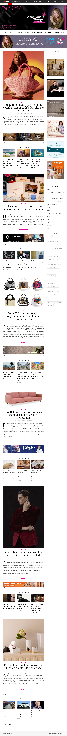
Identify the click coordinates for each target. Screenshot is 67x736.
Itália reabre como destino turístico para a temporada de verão (9, 713)
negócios (55, 286)
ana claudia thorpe (53, 238)
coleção (50, 256)
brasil (49, 253)
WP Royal (11, 733)
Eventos (26, 32)
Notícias (19, 32)
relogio (50, 294)
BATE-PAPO (56, 1)
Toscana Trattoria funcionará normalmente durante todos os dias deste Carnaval (37, 475)
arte (58, 245)
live (57, 278)
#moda (49, 236)
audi (49, 248)
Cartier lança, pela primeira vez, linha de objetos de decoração (23, 666)
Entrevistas (49, 207)
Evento (60, 264)
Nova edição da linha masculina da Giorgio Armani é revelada (23, 553)
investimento (51, 275)
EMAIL (62, 1)
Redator (4, 244)
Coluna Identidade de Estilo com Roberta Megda (57, 200)
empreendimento (52, 262)
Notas (48, 219)
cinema (55, 253)
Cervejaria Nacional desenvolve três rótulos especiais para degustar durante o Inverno (23, 163)
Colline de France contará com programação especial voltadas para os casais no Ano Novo (23, 475)
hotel (49, 272)
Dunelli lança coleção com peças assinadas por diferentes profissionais (23, 414)
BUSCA (49, 1)
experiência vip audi (53, 267)
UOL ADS (40, 1)
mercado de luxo (52, 283)
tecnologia (58, 302)
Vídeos (33, 32)
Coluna (12, 32)
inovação (55, 272)
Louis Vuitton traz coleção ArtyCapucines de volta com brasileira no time (23, 316)
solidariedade (51, 297)
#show (55, 236)
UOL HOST (21, 1)
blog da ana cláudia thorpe (55, 251)
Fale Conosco (59, 32)
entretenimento (52, 264)
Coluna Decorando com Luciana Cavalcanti (57, 194)
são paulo (50, 302)
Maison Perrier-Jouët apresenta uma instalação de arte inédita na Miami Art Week (9, 163)
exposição (50, 270)
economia (55, 259)
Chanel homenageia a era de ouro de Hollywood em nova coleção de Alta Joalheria (9, 265)
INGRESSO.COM (15, 1)
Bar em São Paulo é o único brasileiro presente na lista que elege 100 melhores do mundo (37, 608)
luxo (58, 280)
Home (6, 32)
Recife (57, 291)
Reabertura (51, 291)
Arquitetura (51, 245)
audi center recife (57, 248)
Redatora (5, 142)
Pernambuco (58, 289)
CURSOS (30, 1)
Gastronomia (58, 270)
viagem (56, 305)
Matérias (40, 32)
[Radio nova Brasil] (33, 47)
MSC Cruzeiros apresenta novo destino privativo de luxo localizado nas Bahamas (37, 163)
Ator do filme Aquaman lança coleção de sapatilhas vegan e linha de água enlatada (23, 265)
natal (49, 286)
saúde (55, 294)
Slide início (49, 225)
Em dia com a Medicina (52, 204)
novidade (50, 289)
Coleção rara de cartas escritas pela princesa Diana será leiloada (23, 207)
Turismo (50, 305)
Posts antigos (8, 724)
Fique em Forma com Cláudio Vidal (54, 213)
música (60, 283)
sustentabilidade (52, 299)
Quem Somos (48, 32)
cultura (56, 256)
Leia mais (23, 129)
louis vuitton (51, 280)
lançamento (51, 278)
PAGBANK (26, 1)
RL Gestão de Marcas (60, 733)
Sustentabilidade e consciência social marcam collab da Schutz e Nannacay (23, 107)
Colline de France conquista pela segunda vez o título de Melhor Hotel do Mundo (23, 376)
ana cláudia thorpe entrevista (53, 242)
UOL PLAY (35, 1)
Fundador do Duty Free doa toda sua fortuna (36, 713)
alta (60, 236)
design (49, 259)
